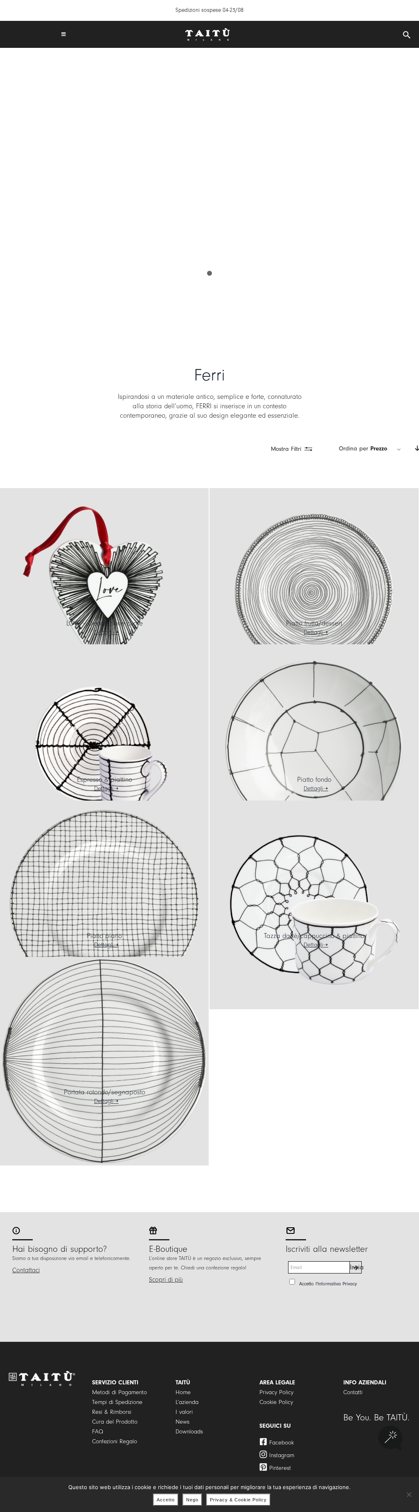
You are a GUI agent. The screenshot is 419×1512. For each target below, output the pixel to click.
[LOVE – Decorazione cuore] (104, 592)
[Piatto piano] (104, 905)
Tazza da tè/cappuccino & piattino (314, 936)
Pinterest (280, 1468)
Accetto (166, 1499)
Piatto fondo (314, 779)
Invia (356, 1267)
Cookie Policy (276, 1402)
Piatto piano (104, 936)
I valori (184, 1411)
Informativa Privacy (337, 1284)
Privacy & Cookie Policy (238, 1499)
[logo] (207, 31)
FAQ (97, 1431)
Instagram (281, 1455)
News (182, 1421)
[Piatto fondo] (314, 748)
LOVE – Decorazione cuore (104, 623)
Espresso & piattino (104, 779)
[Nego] (409, 1494)
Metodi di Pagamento (119, 1392)
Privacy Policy (276, 1392)
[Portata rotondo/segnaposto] (104, 1061)
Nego (192, 1499)
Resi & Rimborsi (111, 1411)
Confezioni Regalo (114, 1441)
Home (183, 1392)
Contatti (353, 1392)
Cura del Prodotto (114, 1421)
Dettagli (103, 632)
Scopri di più (166, 1279)
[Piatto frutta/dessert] (314, 592)
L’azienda (187, 1402)
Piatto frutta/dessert (314, 623)
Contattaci (26, 1270)
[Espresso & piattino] (104, 748)
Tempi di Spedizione (117, 1402)
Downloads (189, 1431)
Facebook (281, 1442)
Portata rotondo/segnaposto (104, 1092)
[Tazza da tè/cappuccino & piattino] (314, 905)
